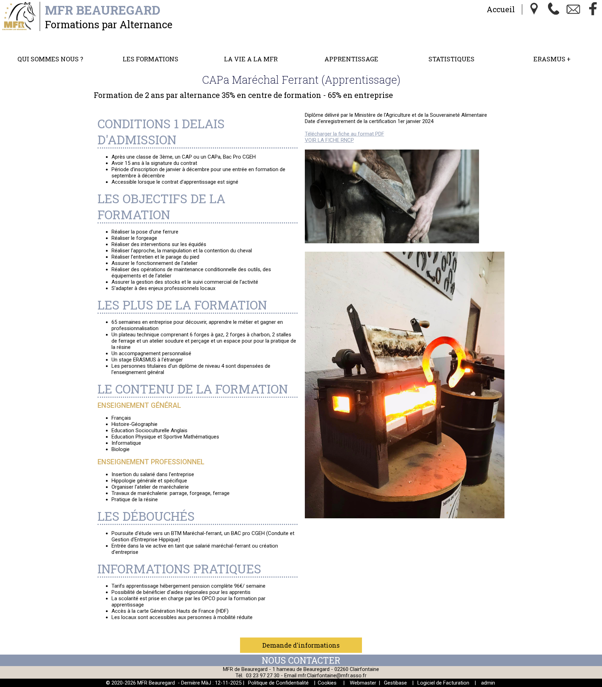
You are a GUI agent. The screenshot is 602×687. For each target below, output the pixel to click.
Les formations (150, 59)
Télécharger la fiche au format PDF (344, 134)
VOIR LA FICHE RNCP (329, 140)
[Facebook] (593, 9)
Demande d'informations (301, 645)
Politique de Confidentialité (278, 683)
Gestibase (395, 683)
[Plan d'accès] (534, 9)
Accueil (501, 9)
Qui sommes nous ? (50, 59)
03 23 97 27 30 (262, 675)
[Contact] (573, 9)
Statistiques (451, 59)
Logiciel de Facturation (443, 683)
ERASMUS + (552, 59)
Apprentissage (351, 59)
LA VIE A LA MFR (251, 59)
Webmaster (363, 683)
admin (488, 683)
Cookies (327, 683)
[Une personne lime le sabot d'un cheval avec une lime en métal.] (392, 241)
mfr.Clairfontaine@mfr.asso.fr (332, 675)
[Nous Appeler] (554, 9)
